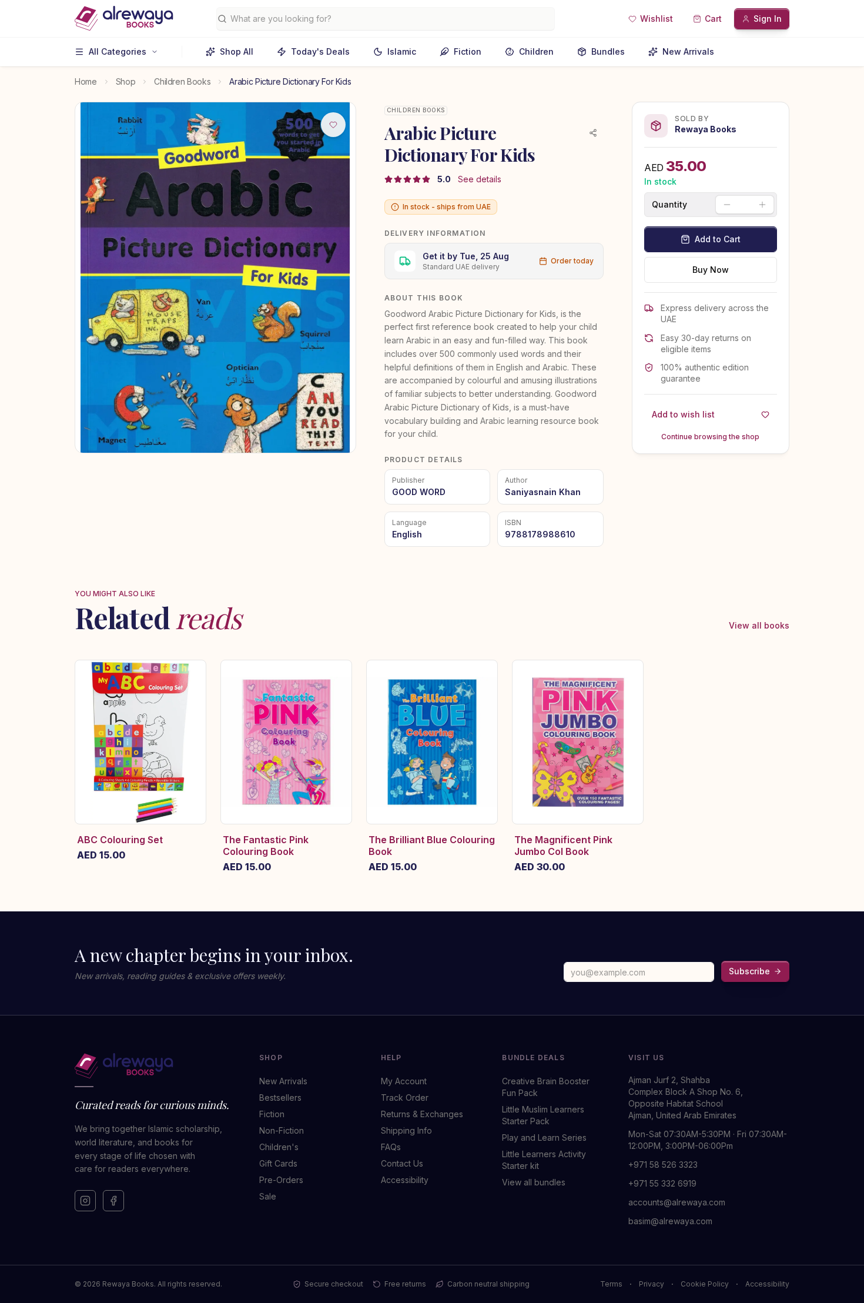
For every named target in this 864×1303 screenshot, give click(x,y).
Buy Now (710, 270)
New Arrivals (688, 51)
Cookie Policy (705, 1283)
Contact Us (402, 1163)
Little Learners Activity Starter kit (544, 1160)
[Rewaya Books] (155, 1066)
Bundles (608, 51)
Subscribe (749, 971)
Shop (126, 81)
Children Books (182, 81)
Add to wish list (683, 414)
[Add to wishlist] (333, 125)
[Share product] (593, 132)
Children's (279, 1147)
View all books (759, 625)
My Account (404, 1081)
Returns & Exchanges (422, 1114)
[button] (651, 18)
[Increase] (762, 204)
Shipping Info (406, 1130)
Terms (611, 1283)
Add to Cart (718, 239)
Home (86, 81)
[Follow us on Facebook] (113, 1200)
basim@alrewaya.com (670, 1221)
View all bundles (533, 1182)
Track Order (404, 1097)
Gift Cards (278, 1163)
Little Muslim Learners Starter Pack (543, 1115)
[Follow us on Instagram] (85, 1200)
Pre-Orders (281, 1180)
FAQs (391, 1147)
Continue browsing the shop (710, 436)
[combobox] (390, 19)
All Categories (117, 51)
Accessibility (404, 1180)
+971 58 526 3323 (663, 1165)
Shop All (236, 51)
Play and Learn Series (544, 1137)
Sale (267, 1196)
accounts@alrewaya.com (676, 1202)
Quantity (669, 204)
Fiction (467, 51)
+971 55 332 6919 (662, 1183)
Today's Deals (320, 51)
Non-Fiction (281, 1130)
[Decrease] (727, 204)
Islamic (401, 51)
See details (479, 179)
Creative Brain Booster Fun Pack (546, 1087)
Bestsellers (280, 1097)
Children (536, 51)
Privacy (651, 1283)
